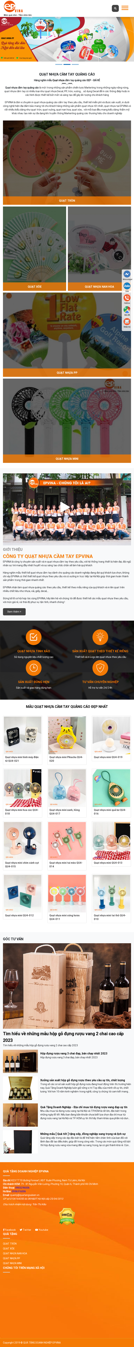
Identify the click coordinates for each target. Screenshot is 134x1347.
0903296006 (22, 1187)
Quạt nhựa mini (12, 1263)
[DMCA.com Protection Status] (67, 1217)
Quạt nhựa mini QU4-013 (108, 862)
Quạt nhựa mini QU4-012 (19, 915)
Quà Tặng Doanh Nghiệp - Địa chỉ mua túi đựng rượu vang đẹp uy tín (83, 1107)
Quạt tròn (10, 1243)
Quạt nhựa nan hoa (15, 1253)
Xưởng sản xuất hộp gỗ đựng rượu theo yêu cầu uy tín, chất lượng (82, 1080)
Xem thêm (13, 611)
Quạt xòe (9, 1248)
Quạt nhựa (58, 80)
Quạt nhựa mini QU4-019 (108, 757)
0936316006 (19, 1191)
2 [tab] (67, 64)
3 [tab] (75, 64)
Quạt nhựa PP (11, 1258)
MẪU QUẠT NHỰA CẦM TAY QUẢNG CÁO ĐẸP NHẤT (67, 706)
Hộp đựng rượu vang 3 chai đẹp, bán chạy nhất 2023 (73, 1053)
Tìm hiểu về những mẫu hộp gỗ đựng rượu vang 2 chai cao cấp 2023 (63, 1037)
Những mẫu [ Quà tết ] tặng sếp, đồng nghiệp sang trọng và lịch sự (83, 1134)
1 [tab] (58, 64)
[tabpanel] (67, 39)
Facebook (10, 1229)
